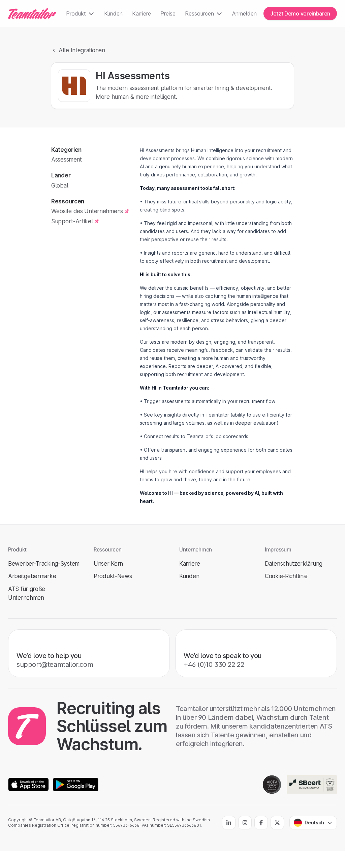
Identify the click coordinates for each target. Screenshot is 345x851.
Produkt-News (113, 575)
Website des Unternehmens (87, 211)
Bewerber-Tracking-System (44, 563)
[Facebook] (261, 822)
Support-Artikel (72, 221)
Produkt (76, 13)
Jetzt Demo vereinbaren (300, 13)
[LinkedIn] (229, 822)
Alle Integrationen (82, 50)
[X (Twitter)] (277, 822)
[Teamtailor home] (32, 13)
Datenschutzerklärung (293, 563)
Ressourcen (199, 13)
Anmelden (244, 13)
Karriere (141, 13)
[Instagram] (245, 822)
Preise (168, 13)
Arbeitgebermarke (32, 575)
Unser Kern (108, 563)
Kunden (113, 13)
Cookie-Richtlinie (286, 575)
